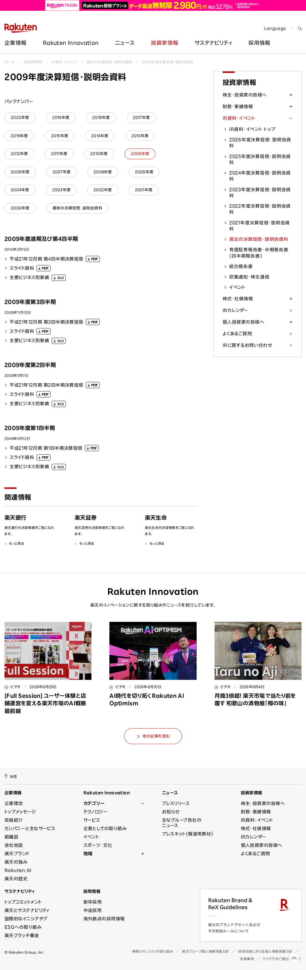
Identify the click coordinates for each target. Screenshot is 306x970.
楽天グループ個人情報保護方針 (205, 951)
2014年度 (99, 136)
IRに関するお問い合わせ (247, 345)
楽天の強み (15, 862)
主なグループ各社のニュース (181, 823)
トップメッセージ (20, 812)
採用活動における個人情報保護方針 (265, 951)
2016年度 (19, 136)
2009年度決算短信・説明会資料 (168, 62)
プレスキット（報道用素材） (187, 834)
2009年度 (140, 154)
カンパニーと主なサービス (29, 828)
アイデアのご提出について (282, 958)
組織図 (11, 837)
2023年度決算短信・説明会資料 (260, 192)
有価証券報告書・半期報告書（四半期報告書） (258, 252)
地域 (88, 853)
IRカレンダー (235, 310)
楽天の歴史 (15, 878)
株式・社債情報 (238, 298)
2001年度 (144, 190)
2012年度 (19, 154)
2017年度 (141, 118)
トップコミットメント (23, 902)
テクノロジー (95, 812)
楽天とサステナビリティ (27, 910)
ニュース (124, 42)
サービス (91, 820)
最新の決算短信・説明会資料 (77, 208)
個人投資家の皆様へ (243, 322)
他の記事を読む (156, 736)
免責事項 (247, 958)
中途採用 (92, 910)
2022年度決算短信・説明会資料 (260, 209)
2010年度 (99, 154)
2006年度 (103, 172)
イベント (237, 287)
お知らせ (171, 812)
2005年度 (144, 172)
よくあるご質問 (237, 333)
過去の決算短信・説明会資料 (109, 62)
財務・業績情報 (238, 106)
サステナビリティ (213, 42)
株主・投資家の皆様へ (245, 95)
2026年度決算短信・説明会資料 (260, 142)
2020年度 (20, 118)
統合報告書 (241, 266)
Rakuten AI (17, 870)
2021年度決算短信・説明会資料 (259, 226)
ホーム (9, 62)
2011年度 (59, 154)
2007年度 (62, 172)
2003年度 (61, 190)
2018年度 (101, 118)
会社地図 (13, 845)
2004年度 (20, 190)
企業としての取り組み (105, 828)
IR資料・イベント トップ (252, 129)
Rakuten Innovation (71, 42)
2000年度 (20, 208)
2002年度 (103, 190)
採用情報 (92, 891)
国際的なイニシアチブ (26, 919)
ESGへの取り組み (22, 927)
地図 (13, 776)
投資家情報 (164, 42)
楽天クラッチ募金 (21, 935)
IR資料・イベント (64, 62)
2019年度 (61, 118)
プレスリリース (176, 803)
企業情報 (15, 42)
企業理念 (13, 803)
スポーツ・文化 (97, 845)
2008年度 (20, 172)
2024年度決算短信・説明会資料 (260, 176)
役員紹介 (13, 820)
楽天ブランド (17, 853)
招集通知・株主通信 (249, 277)
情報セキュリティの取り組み (152, 951)
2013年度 (140, 136)
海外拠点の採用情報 (104, 919)
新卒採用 (92, 902)
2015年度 (59, 136)
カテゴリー (94, 803)
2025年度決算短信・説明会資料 (260, 159)
